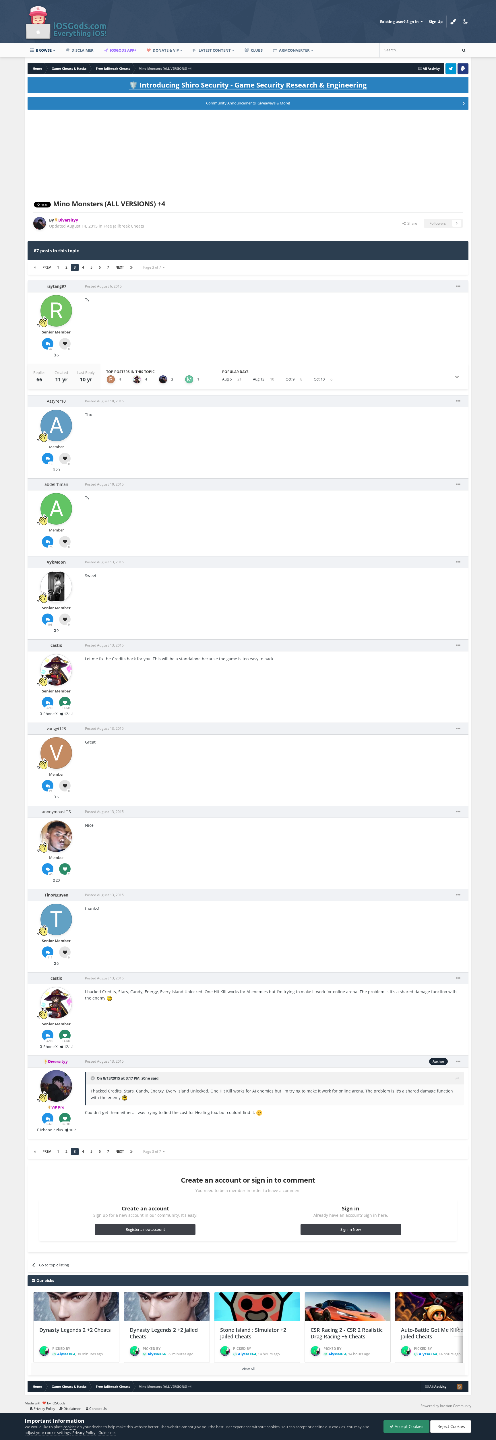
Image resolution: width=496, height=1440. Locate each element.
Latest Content (214, 50)
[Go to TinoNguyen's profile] (56, 919)
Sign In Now (350, 1229)
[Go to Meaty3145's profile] (189, 379)
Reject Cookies (450, 1426)
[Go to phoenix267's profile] (111, 379)
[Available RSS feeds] (459, 1386)
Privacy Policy (44, 1408)
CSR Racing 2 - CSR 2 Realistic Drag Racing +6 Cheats (347, 1333)
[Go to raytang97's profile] (56, 311)
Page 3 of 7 (153, 267)
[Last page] (131, 267)
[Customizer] (453, 21)
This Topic (441, 50)
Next (119, 267)
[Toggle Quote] (93, 1078)
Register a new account (145, 1229)
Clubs (256, 50)
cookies (69, 1426)
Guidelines (107, 1432)
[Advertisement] (248, 154)
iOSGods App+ (122, 50)
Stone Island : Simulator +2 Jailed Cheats (253, 1333)
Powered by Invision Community (446, 1405)
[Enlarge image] (109, 998)
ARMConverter (294, 50)
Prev (46, 267)
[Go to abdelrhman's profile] (56, 509)
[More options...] (458, 286)
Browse (43, 50)
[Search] (464, 50)
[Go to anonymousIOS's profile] (56, 836)
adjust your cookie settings (48, 1432)
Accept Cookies (408, 1426)
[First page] (35, 267)
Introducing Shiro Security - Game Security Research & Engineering (248, 85)
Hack (43, 205)
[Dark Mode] (465, 21)
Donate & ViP (165, 50)
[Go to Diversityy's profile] (39, 223)
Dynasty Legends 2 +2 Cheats (75, 1329)
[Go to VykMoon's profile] (56, 586)
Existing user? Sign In (400, 21)
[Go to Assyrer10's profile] (56, 425)
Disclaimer (82, 50)
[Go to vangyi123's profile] (56, 753)
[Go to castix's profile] (137, 379)
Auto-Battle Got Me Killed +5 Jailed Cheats (436, 1333)
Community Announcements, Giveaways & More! (248, 103)
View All (248, 1368)
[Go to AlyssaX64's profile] (44, 1351)
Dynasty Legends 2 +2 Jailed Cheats (164, 1333)
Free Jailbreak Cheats (124, 226)
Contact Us (97, 1408)
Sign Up (436, 21)
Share (411, 223)
